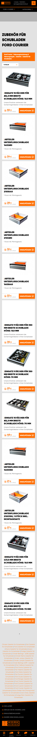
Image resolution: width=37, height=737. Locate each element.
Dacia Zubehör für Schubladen (16, 649)
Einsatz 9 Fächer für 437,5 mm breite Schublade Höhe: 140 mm (18, 560)
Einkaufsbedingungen (12, 713)
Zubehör (19, 56)
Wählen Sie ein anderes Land (14, 710)
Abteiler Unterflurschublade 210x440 (16, 189)
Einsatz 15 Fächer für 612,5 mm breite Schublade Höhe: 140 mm (18, 96)
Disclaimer (8, 706)
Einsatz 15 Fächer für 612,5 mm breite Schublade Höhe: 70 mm (17, 421)
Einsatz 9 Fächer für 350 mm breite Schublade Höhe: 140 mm (18, 328)
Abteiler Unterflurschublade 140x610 (16, 142)
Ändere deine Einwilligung (14, 717)
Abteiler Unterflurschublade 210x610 (16, 235)
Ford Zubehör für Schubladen (24, 647)
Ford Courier (8, 54)
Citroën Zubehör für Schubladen (13, 644)
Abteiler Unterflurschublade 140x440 (16, 282)
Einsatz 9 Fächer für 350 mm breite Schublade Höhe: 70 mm (18, 374)
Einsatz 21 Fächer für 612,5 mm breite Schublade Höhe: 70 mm (17, 606)
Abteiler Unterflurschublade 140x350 (16, 467)
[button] (10, 64)
